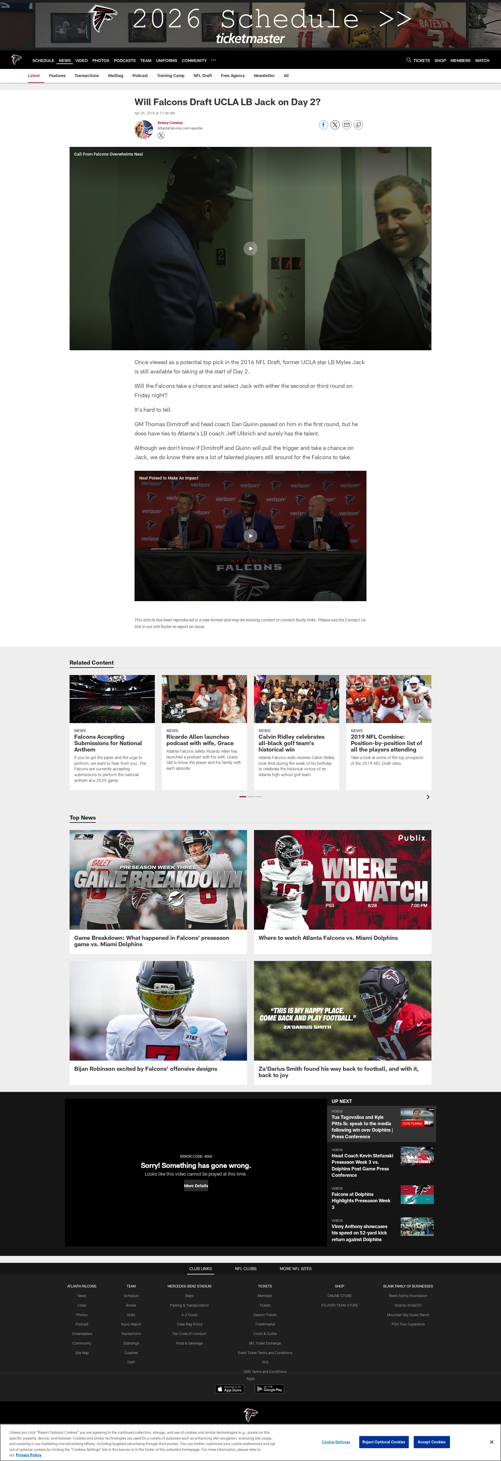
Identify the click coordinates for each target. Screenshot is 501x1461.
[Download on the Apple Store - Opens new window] (229, 1390)
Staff (131, 1362)
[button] (250, 249)
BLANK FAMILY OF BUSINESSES (408, 1286)
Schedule (131, 1296)
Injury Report (131, 1324)
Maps (189, 1296)
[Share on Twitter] (335, 127)
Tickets (265, 1305)
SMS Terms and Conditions (265, 1371)
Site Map (82, 1353)
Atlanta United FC (408, 1305)
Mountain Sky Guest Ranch (408, 1315)
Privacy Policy (28, 1455)
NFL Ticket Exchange (265, 1343)
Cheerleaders (82, 1334)
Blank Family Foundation (408, 1296)
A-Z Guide (189, 1315)
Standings (131, 1343)
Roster (131, 1305)
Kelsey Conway (170, 123)
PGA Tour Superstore (408, 1324)
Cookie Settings (336, 1442)
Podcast (82, 1324)
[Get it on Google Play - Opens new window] (269, 1392)
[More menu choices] (213, 60)
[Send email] (346, 127)
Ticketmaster (265, 1324)
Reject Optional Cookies (384, 1442)
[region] (250, 1442)
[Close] (491, 1442)
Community (81, 1343)
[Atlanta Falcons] (250, 1416)
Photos (82, 1315)
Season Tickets (265, 1315)
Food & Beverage (189, 1343)
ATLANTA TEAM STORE (339, 1305)
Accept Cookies (432, 1442)
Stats (131, 1315)
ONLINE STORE (340, 1296)
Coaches (131, 1353)
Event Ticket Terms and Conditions (265, 1353)
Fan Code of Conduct (189, 1334)
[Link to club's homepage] (16, 60)
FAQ (265, 1362)
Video (81, 1305)
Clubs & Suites (265, 1334)
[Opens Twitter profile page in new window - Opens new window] (161, 135)
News (82, 1296)
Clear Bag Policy (189, 1324)
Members (265, 1296)
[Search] (408, 60)
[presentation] (429, 798)
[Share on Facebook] (323, 127)
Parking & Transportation (189, 1305)
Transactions (131, 1334)
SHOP (339, 1286)
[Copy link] (358, 125)
